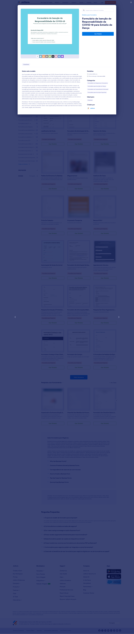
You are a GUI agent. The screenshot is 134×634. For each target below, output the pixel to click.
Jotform (92, 108)
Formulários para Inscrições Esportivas (97, 92)
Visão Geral (26, 64)
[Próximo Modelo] (118, 317)
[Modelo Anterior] (15, 317)
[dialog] (67, 317)
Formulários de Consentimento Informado (98, 89)
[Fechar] (131, 2)
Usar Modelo (98, 34)
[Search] (84, 10)
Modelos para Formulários (89, 15)
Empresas (90, 100)
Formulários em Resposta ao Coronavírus (98, 83)
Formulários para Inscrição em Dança (97, 86)
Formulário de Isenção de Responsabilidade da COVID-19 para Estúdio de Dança (97, 23)
